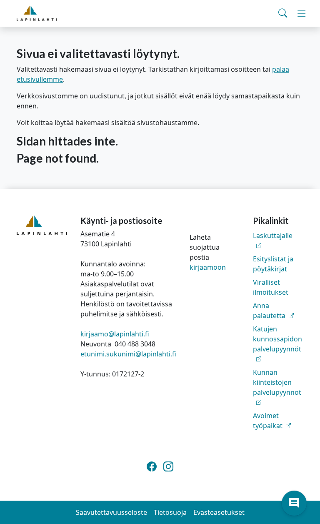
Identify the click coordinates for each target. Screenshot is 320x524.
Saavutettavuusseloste (111, 512)
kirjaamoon (208, 267)
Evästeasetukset (219, 512)
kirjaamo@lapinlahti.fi (114, 333)
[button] (294, 503)
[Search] (283, 13)
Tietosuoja (170, 512)
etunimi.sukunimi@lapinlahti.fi (128, 354)
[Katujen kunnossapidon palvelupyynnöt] (278, 359)
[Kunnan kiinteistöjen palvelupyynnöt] (278, 402)
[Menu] (301, 13)
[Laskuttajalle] (278, 245)
